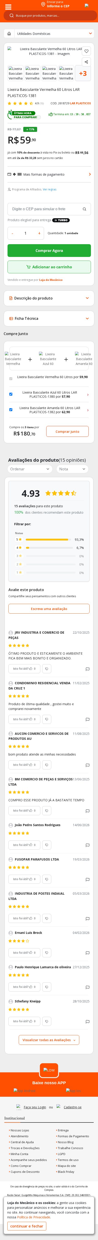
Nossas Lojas (19, 1130)
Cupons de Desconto (25, 1172)
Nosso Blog (65, 1142)
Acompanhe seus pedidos (28, 1160)
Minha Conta (19, 1154)
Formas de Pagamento (73, 1136)
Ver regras (49, 189)
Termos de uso (68, 1160)
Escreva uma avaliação (49, 609)
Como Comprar (20, 1166)
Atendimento (19, 1136)
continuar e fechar (26, 1226)
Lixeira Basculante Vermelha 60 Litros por (52, 377)
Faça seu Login (35, 1107)
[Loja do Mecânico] (19, 4)
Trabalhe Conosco (70, 1148)
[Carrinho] (82, 3)
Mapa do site (66, 1166)
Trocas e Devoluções (25, 1148)
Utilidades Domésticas (33, 33)
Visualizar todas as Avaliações (47, 1040)
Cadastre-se (73, 1107)
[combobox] (50, 15)
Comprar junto (67, 431)
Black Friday (65, 1172)
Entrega (63, 1130)
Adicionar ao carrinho (52, 266)
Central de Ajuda (22, 1142)
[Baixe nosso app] (24, 1091)
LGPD (61, 1154)
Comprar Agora (49, 250)
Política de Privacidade (33, 1217)
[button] (88, 668)
